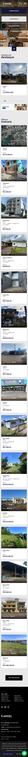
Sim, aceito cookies (8, 753)
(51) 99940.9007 (5, 725)
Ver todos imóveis (14, 677)
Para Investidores (14, 26)
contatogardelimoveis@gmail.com (13, 727)
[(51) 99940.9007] (24, 753)
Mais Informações (20, 753)
